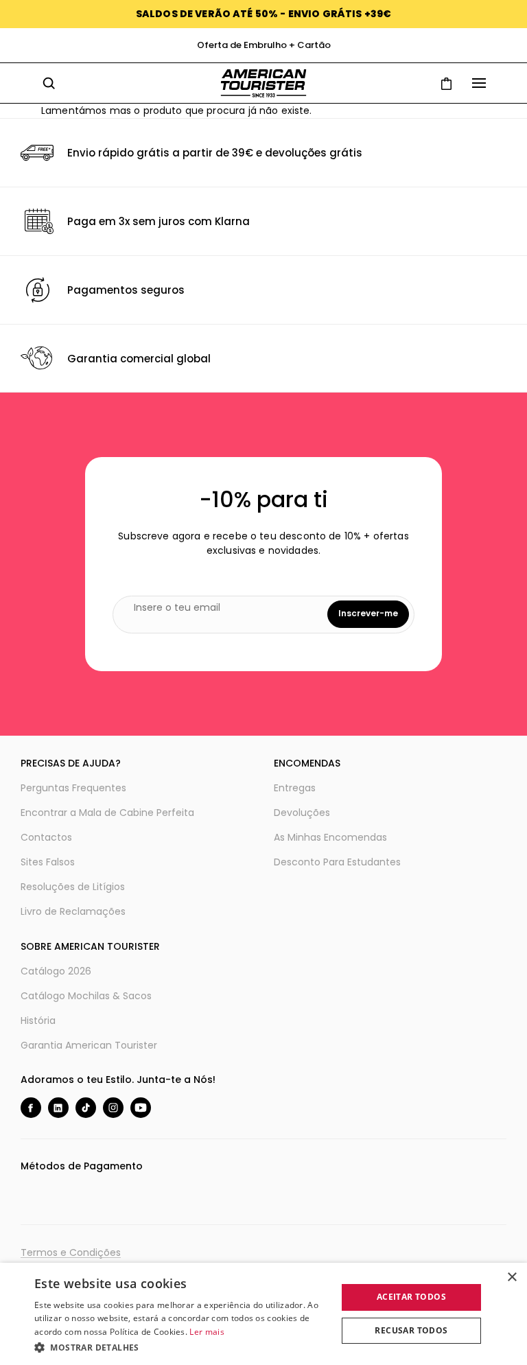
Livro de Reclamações (73, 911)
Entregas (295, 788)
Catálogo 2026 (56, 971)
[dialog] (263, 1314)
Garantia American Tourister (89, 1045)
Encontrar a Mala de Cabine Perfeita (107, 812)
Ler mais (206, 1332)
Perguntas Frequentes (73, 788)
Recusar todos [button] (411, 1330)
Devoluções (302, 812)
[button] (181, 1347)
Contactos (46, 837)
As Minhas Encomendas (330, 837)
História (38, 1020)
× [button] (511, 1277)
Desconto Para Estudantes (337, 862)
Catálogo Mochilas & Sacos (86, 996)
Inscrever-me (368, 613)
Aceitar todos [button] (411, 1297)
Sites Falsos (48, 862)
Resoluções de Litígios (73, 887)
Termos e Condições (71, 1252)
